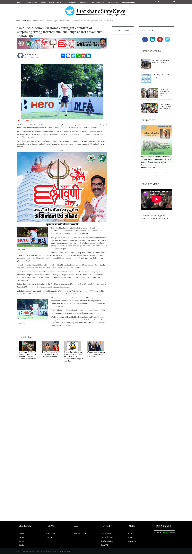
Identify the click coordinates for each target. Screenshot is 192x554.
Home (19, 2)
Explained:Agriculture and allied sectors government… (161, 76)
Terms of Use (50, 533)
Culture (21, 537)
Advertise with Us (80, 533)
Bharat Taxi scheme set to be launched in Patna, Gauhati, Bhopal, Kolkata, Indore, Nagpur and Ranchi (73, 356)
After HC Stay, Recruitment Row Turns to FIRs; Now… (165, 92)
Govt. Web (104, 545)
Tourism (21, 533)
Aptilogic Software (65, 551)
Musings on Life (98, 2)
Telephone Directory (107, 541)
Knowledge (84, 2)
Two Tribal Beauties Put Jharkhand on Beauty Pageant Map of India (51, 354)
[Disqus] (62, 404)
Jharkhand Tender (107, 537)
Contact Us (132, 541)
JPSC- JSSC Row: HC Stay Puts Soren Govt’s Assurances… (165, 106)
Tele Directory (112, 2)
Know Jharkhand (128, 2)
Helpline (158, 2)
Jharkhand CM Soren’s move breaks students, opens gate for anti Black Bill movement (27, 355)
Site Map (49, 537)
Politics (43, 2)
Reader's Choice (70, 2)
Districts (21, 541)
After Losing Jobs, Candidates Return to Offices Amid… (161, 61)
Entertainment (55, 2)
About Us (131, 537)
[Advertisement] (123, 77)
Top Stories (26, 20)
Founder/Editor (31, 2)
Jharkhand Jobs (106, 533)
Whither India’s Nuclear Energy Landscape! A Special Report (96, 354)
